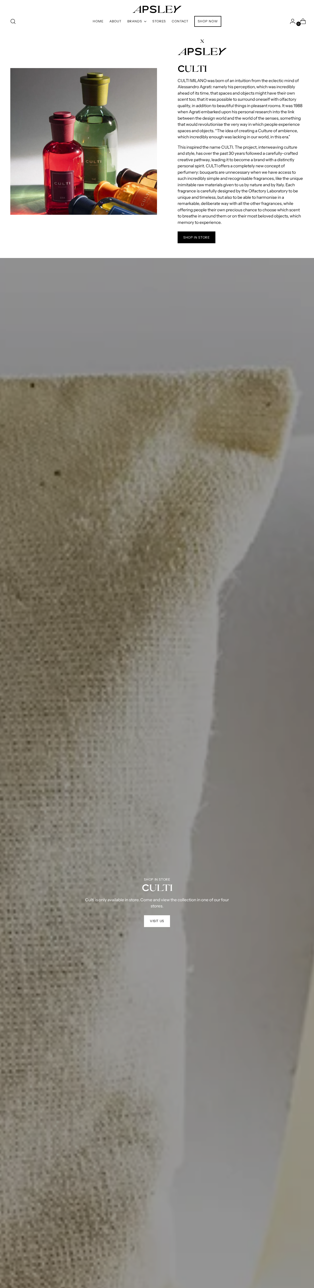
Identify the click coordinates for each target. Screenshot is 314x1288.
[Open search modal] (13, 21)
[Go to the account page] (291, 21)
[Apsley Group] (157, 7)
